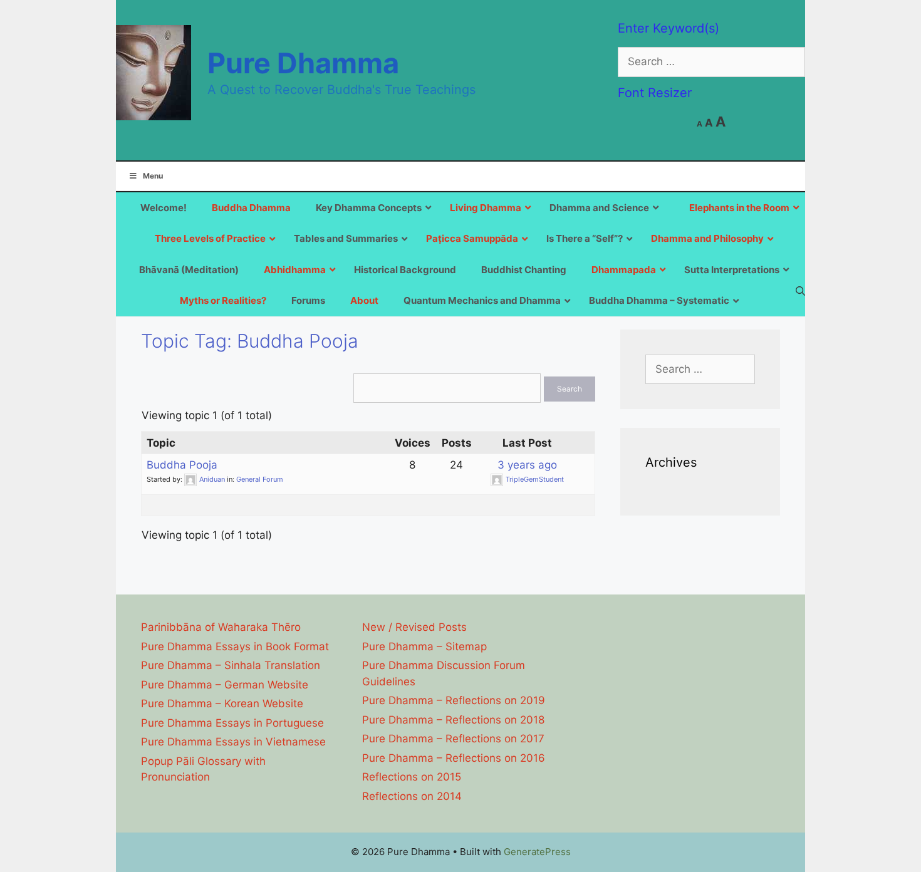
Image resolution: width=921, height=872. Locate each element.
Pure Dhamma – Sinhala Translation (230, 665)
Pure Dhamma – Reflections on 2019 (453, 700)
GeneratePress (537, 852)
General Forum (259, 479)
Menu (153, 175)
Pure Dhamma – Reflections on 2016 (453, 758)
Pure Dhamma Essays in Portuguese (232, 723)
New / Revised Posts (414, 627)
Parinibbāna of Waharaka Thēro (221, 627)
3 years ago (527, 465)
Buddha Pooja (182, 465)
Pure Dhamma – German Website (224, 684)
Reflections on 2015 (411, 777)
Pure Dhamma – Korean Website (222, 703)
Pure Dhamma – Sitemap (424, 646)
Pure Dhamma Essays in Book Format (235, 646)
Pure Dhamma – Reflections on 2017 (453, 738)
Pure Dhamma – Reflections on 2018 (453, 720)
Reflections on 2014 (412, 796)
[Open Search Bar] (800, 290)
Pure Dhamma (303, 63)
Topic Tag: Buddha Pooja (249, 341)
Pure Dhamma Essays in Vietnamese (233, 741)
